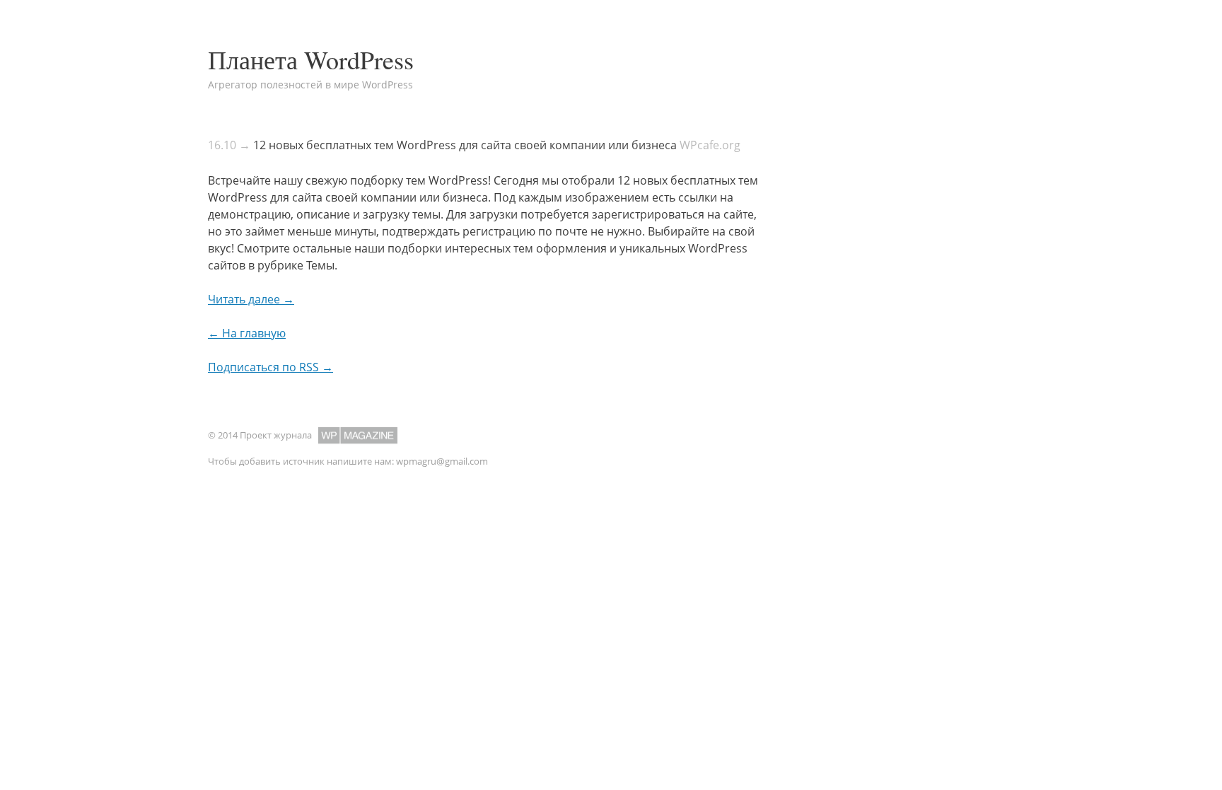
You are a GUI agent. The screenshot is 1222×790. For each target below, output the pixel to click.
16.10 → (229, 145)
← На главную (247, 333)
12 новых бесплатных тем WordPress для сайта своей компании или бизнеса (465, 145)
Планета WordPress (311, 59)
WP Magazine (357, 435)
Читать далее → (251, 299)
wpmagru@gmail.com (442, 461)
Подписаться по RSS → (270, 367)
